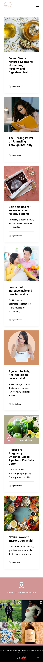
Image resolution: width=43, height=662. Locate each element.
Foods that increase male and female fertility (20, 290)
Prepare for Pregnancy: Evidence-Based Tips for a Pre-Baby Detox (21, 456)
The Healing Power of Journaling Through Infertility (21, 141)
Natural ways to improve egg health (21, 538)
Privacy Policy (31, 650)
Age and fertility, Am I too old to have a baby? (19, 375)
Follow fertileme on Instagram (21, 592)
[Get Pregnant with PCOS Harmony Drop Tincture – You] (32, 633)
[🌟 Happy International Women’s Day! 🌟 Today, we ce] (11, 633)
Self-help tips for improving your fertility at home (20, 210)
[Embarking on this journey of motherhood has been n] (32, 611)
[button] (37, 6)
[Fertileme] (8, 5)
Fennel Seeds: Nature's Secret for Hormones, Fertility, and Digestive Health (21, 65)
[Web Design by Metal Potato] (21, 659)
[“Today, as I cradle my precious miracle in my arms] (11, 611)
